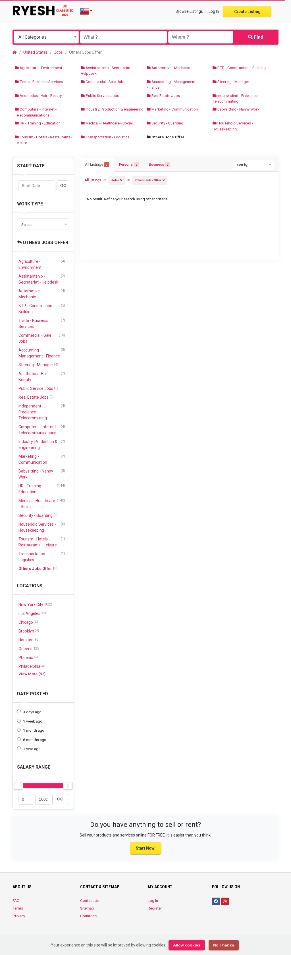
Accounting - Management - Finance (41, 353)
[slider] (18, 786)
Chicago (28, 622)
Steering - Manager (233, 81)
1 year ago (32, 748)
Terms (18, 908)
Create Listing (247, 11)
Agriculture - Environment (40, 67)
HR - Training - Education (40, 123)
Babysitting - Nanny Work (238, 109)
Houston (28, 639)
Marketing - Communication (174, 109)
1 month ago (33, 730)
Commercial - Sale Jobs (105, 81)
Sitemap (87, 908)
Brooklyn (28, 631)
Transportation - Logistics (107, 137)
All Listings (96, 164)
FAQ (16, 900)
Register (155, 908)
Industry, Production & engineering (114, 109)
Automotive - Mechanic (170, 67)
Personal (128, 164)
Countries (88, 916)
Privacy (19, 916)
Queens (28, 648)
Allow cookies (186, 945)
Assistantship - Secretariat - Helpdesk (41, 279)
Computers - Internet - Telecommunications (41, 429)
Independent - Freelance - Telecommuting (41, 411)
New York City (35, 604)
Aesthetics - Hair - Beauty (40, 95)
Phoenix (28, 657)
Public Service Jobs (102, 95)
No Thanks (223, 945)
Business (158, 164)
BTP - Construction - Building (241, 67)
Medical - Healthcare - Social (109, 123)
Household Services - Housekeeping (41, 527)
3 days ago (32, 712)
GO (63, 186)
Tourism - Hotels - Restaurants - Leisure (41, 541)
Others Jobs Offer (45, 242)
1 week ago (32, 721)
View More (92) (31, 673)
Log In (153, 900)
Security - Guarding (167, 123)
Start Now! (145, 848)
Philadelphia (31, 666)
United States (35, 52)
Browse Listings (189, 11)
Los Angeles (32, 613)
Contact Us (89, 900)
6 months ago (34, 739)
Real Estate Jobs (165, 95)
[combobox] (46, 37)
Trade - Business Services (41, 81)
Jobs (58, 52)
